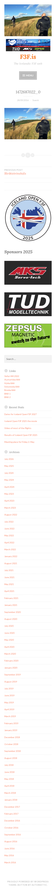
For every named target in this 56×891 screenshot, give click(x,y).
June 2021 (9, 577)
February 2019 (11, 723)
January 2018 (10, 799)
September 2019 (12, 674)
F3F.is (28, 57)
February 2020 (11, 660)
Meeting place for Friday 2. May (19, 442)
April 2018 (9, 785)
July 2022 (9, 521)
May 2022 (9, 535)
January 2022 (10, 556)
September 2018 (12, 751)
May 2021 (9, 584)
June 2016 (9, 848)
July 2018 (9, 765)
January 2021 (10, 605)
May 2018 (9, 779)
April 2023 (9, 500)
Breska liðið (9, 390)
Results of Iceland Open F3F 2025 (20, 435)
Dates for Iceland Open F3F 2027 (20, 414)
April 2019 (9, 709)
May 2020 (9, 639)
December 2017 (12, 806)
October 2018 (11, 744)
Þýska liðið (9, 383)
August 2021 (10, 563)
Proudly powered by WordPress (28, 881)
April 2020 (9, 646)
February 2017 (11, 813)
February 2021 (11, 598)
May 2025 (9, 466)
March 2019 (10, 716)
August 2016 (10, 841)
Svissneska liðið (11, 386)
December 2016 (12, 820)
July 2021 (9, 570)
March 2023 (10, 507)
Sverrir (36, 100)
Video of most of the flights (17, 428)
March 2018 (10, 793)
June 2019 (9, 695)
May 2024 (9, 479)
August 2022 (10, 514)
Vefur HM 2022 (11, 376)
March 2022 (10, 549)
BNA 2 (7, 397)
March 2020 (10, 653)
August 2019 (10, 681)
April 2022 (9, 542)
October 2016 (11, 827)
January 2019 (10, 730)
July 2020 (9, 625)
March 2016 (10, 862)
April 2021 (9, 591)
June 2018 (9, 772)
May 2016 (9, 855)
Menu (29, 75)
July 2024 (9, 473)
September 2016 (12, 834)
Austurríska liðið (12, 379)
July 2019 (9, 688)
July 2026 (9, 459)
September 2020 (12, 612)
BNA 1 (7, 393)
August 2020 (10, 619)
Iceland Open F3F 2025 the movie (20, 421)
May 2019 (9, 702)
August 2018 (10, 758)
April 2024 (9, 487)
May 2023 (9, 493)
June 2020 (9, 633)
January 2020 (10, 667)
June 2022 (9, 528)
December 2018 (12, 737)
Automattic (39, 885)
